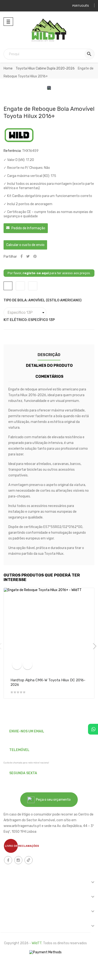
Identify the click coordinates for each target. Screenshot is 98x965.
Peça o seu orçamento (52, 800)
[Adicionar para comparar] (17, 664)
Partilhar (21, 256)
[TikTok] (28, 860)
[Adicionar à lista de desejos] (27, 664)
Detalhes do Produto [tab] (49, 365)
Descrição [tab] (49, 354)
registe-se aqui (36, 273)
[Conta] (9, 5)
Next (93, 646)
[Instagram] (18, 860)
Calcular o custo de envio (25, 245)
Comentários (49, 376)
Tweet (28, 256)
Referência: (12, 151)
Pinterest (35, 256)
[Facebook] (8, 860)
